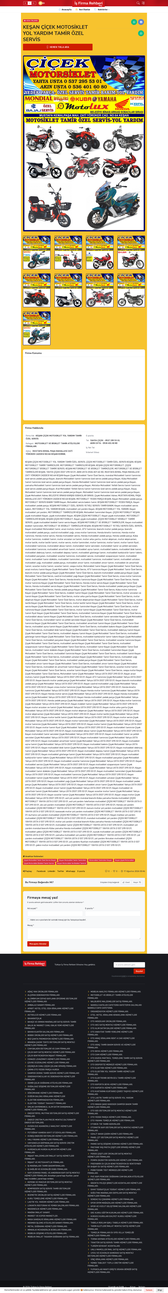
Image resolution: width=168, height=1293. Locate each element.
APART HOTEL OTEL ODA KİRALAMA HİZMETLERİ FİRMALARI (49, 1010)
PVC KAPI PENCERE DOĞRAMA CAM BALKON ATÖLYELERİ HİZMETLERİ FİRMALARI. (115, 1178)
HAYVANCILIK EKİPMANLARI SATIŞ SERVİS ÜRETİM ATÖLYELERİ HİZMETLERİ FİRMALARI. (49, 1144)
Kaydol (139, 971)
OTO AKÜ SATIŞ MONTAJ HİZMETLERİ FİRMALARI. (113, 1025)
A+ (34, 3)
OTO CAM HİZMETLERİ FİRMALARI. (106, 1054)
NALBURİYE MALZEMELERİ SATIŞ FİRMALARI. (111, 1001)
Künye (132, 1287)
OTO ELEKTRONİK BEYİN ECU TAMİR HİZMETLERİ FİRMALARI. (112, 1079)
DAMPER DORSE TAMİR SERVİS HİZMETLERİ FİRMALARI (53, 1073)
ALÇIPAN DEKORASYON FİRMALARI (44, 995)
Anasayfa (66, 9)
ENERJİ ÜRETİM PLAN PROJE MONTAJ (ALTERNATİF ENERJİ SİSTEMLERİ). (50, 1121)
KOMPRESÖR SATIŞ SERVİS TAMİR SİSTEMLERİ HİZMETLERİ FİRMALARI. (47, 1190)
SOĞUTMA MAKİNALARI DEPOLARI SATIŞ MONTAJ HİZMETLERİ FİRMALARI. (112, 1194)
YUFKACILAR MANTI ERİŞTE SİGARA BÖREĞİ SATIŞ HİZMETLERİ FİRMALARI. (112, 1271)
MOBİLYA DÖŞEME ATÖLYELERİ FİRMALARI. (47, 1233)
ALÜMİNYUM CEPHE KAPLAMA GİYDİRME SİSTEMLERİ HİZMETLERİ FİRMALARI (51, 1000)
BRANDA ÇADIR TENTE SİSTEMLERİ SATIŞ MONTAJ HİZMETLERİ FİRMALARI (50, 1043)
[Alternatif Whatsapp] (141, 33)
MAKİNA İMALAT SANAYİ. (39, 1212)
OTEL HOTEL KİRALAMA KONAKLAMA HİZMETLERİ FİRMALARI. (112, 1016)
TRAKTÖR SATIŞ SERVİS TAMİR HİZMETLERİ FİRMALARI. (116, 1242)
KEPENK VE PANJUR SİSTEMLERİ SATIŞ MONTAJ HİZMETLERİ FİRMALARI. (48, 1183)
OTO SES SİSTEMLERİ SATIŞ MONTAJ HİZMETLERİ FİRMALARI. (112, 1112)
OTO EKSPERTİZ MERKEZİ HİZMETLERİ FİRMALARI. (114, 1064)
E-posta (81, 871)
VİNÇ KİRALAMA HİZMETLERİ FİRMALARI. (109, 1259)
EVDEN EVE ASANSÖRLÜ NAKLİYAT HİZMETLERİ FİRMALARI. (48, 1127)
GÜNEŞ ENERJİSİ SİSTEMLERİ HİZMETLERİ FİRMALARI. (53, 1136)
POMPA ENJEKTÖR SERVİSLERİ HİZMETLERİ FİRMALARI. (116, 1160)
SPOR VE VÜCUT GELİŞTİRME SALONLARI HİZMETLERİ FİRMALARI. (114, 1208)
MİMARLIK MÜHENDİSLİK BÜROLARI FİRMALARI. (50, 1230)
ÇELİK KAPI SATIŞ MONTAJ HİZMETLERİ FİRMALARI (51, 1052)
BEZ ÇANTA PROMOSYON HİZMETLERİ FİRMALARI (51, 1039)
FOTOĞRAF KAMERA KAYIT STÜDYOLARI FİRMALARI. (52, 1132)
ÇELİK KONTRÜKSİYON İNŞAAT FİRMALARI (47, 1055)
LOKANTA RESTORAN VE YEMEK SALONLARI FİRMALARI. (53, 1205)
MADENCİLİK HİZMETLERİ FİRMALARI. (45, 1209)
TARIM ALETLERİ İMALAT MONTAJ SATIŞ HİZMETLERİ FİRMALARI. (114, 1227)
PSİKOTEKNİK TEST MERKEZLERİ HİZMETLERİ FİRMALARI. (110, 1171)
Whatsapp (70, 871)
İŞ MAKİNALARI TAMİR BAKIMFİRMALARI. (46, 1166)
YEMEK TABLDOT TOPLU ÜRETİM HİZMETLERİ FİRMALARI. (110, 1264)
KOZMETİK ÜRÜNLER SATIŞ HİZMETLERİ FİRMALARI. (52, 1195)
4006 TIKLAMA (32, 21)
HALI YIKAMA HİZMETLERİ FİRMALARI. (45, 1139)
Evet (127, 882)
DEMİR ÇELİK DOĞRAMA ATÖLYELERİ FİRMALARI (50, 1083)
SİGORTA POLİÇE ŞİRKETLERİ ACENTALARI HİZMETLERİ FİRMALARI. (115, 1184)
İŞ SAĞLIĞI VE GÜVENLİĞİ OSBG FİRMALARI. (48, 1169)
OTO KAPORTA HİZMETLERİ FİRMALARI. (109, 1088)
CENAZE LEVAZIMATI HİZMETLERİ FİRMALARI (49, 1059)
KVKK (123, 976)
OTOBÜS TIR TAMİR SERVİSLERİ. (105, 1124)
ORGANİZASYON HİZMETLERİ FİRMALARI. (109, 1011)
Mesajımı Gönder (38, 944)
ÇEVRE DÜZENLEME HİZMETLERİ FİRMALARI (48, 1062)
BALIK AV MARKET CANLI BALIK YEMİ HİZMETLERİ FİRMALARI (49, 1027)
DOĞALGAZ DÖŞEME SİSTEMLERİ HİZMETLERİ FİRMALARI (47, 1088)
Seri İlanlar (84, 9)
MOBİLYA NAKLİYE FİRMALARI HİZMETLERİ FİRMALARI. (116, 992)
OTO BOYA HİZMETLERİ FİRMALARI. (107, 1051)
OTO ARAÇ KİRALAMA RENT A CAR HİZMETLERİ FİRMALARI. (111, 1040)
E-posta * (89, 908)
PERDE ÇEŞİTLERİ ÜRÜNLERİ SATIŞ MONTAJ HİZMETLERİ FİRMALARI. (110, 1155)
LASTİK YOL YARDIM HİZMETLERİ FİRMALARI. (48, 1202)
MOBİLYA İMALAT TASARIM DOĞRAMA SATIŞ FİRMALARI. (53, 1237)
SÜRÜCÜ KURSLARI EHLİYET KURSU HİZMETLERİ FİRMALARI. (112, 1217)
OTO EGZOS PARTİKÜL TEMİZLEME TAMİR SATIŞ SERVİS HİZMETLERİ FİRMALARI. (115, 1059)
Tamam (149, 1290)
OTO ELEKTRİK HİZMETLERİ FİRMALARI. (109, 1068)
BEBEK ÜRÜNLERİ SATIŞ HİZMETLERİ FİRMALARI (50, 1035)
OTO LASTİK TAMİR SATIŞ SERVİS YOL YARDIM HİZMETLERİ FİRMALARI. (110, 1099)
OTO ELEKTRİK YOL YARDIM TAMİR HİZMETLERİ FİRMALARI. (111, 1073)
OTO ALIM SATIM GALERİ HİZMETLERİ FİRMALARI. (113, 1028)
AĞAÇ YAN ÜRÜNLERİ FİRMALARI (43, 992)
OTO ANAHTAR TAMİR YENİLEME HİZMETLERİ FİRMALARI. (110, 1033)
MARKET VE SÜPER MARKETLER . (43, 1216)
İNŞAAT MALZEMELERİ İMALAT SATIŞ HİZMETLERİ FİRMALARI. (49, 1157)
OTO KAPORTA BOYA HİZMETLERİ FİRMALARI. (112, 1084)
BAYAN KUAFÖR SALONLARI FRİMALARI (46, 1032)
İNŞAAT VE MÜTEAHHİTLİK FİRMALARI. (46, 1162)
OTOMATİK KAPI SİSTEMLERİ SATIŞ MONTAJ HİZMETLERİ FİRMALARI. (115, 1129)
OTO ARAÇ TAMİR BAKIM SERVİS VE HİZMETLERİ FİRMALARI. (111, 1046)
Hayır (136, 882)
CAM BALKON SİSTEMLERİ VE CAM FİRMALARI (49, 1049)
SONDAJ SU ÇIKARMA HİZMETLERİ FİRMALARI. (112, 1199)
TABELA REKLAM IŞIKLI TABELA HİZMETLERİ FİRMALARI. (117, 1223)
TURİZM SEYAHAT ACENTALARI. (105, 1246)
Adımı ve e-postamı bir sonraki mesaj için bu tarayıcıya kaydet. (58, 920)
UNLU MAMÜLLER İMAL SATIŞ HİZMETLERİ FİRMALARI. (116, 1249)
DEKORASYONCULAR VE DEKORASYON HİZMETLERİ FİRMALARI (50, 1078)
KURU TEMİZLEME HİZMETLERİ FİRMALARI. (48, 1198)
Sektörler (102, 9)
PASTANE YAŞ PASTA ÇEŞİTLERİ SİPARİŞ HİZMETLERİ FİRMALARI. (114, 1149)
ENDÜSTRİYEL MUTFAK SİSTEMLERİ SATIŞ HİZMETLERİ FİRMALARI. (52, 1115)
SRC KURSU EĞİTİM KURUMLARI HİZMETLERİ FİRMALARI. (117, 1213)
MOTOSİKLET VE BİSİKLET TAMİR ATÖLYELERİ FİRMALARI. (110, 996)
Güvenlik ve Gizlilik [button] (116, 1287)
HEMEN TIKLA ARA (59, 47)
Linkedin (51, 871)
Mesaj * (30, 925)
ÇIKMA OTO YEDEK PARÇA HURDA (43, 1069)
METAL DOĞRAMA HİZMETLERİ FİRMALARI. (47, 1226)
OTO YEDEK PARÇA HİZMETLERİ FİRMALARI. (111, 1117)
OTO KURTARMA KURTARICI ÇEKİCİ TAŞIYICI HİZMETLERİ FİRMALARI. (115, 1093)
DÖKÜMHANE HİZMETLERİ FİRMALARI (45, 1093)
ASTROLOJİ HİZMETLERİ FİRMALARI (44, 1015)
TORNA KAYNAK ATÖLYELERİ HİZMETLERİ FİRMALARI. (115, 1239)
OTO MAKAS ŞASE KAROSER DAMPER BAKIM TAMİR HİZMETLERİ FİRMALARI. (113, 1105)
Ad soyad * (32, 908)
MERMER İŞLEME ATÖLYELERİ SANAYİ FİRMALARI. (50, 1223)
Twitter (60, 871)
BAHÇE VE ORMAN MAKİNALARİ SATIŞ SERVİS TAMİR (52, 1022)
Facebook (41, 871)
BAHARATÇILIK (34, 1018)
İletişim (142, 1287)
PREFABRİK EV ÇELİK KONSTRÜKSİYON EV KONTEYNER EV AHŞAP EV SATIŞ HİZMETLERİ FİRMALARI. (114, 1165)
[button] (138, 3)
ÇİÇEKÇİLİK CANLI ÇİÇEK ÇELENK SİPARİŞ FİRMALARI (52, 1066)
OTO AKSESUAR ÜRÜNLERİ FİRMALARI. (109, 1021)
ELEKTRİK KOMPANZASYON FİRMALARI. (46, 1100)
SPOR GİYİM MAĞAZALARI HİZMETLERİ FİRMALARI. (114, 1203)
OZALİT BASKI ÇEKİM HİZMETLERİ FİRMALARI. (112, 1134)
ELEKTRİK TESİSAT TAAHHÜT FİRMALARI (47, 1103)
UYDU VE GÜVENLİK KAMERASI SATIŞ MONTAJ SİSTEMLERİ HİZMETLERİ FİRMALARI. (110, 1254)
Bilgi (160, 1290)
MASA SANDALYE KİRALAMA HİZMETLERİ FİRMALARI (52, 1219)
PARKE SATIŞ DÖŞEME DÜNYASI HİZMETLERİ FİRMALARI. (117, 1144)
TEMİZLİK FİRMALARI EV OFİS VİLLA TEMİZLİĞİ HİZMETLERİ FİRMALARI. (111, 1234)
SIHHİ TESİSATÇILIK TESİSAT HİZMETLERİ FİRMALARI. (115, 1189)
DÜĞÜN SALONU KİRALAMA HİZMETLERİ (46, 1096)
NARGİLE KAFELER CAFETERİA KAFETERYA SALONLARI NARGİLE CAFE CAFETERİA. (115, 1006)
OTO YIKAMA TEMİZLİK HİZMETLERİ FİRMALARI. (113, 1120)
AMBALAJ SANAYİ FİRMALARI (41, 1005)
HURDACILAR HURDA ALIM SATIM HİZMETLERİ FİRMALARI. (48, 1151)
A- (26, 3)
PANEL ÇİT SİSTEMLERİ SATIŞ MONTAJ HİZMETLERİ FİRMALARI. (113, 1139)
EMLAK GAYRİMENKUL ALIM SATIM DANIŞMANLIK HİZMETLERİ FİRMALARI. (49, 1108)
